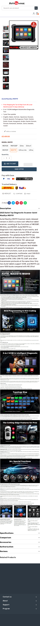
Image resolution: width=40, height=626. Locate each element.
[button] (28, 163)
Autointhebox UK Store (26, 616)
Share (5, 203)
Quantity (5, 154)
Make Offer (19, 169)
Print (28, 194)
